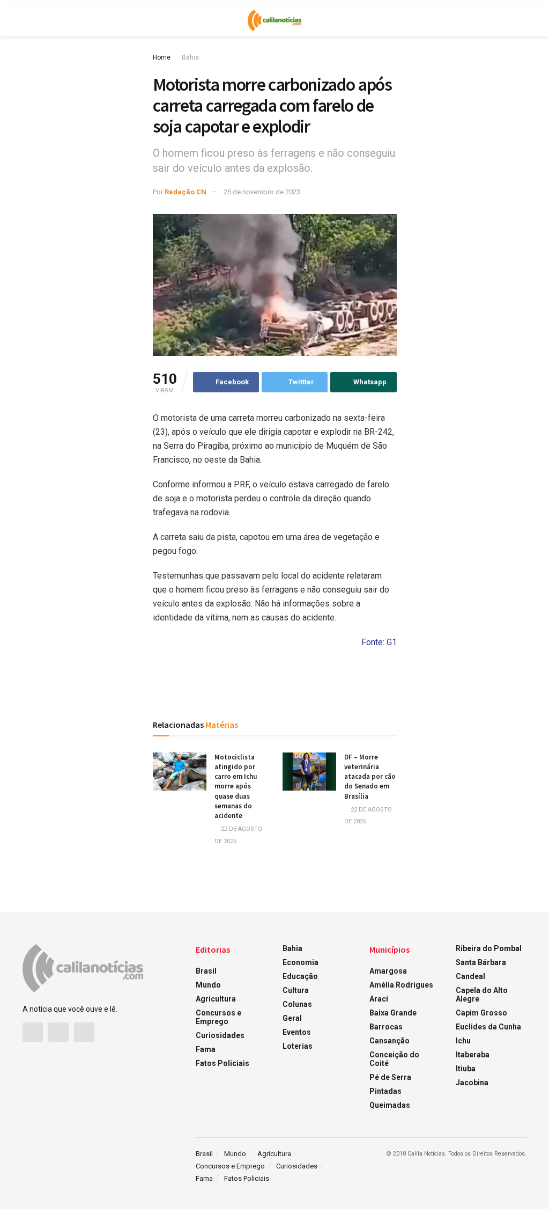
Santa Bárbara (481, 962)
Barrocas (386, 1026)
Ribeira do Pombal (489, 948)
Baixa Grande (393, 1013)
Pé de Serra (390, 1077)
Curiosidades (220, 1035)
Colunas (297, 1004)
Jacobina (472, 1082)
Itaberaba (472, 1054)
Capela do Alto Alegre (482, 994)
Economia (300, 962)
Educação (300, 976)
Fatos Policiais (222, 1063)
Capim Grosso (481, 1013)
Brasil (206, 971)
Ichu (463, 1040)
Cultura (296, 990)
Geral (292, 1018)
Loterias (298, 1046)
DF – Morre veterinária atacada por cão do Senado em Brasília (370, 776)
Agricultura (216, 999)
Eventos (297, 1032)
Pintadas (385, 1091)
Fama (206, 1049)
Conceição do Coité (394, 1059)
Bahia (190, 57)
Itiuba (466, 1068)
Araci (378, 999)
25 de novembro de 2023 (262, 192)
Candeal (470, 976)
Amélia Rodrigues (401, 985)
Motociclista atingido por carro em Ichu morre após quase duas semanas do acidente (235, 786)
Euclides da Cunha (488, 1026)
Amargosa (388, 971)
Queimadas (389, 1105)
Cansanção (389, 1040)
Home (161, 57)
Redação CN (185, 192)
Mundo (208, 985)
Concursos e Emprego (218, 1017)
